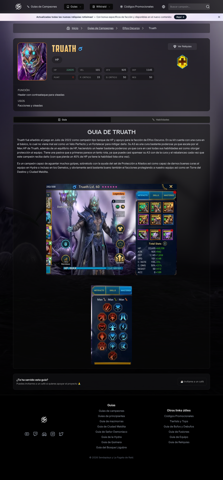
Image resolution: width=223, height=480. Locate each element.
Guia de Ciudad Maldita (111, 426)
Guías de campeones (111, 410)
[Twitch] (35, 434)
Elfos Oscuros (131, 28)
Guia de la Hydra (111, 437)
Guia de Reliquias (178, 442)
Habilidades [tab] (162, 119)
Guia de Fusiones (179, 431)
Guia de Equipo (179, 437)
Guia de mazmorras (111, 421)
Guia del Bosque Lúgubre (111, 447)
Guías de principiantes (111, 416)
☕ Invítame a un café (192, 381)
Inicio (75, 28)
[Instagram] (52, 434)
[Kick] (44, 434)
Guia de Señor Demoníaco (111, 431)
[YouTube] (27, 434)
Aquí (180, 17)
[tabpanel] (111, 246)
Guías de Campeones (100, 28)
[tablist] (111, 119)
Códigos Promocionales (179, 416)
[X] (61, 434)
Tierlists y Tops (179, 421)
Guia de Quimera (111, 442)
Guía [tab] (64, 119)
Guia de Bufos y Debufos (179, 426)
